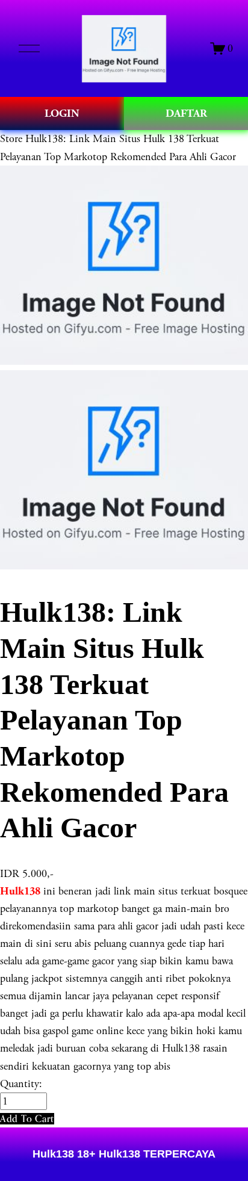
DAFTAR (186, 113)
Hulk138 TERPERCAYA (155, 1154)
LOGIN (62, 113)
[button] (27, 1118)
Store (11, 139)
